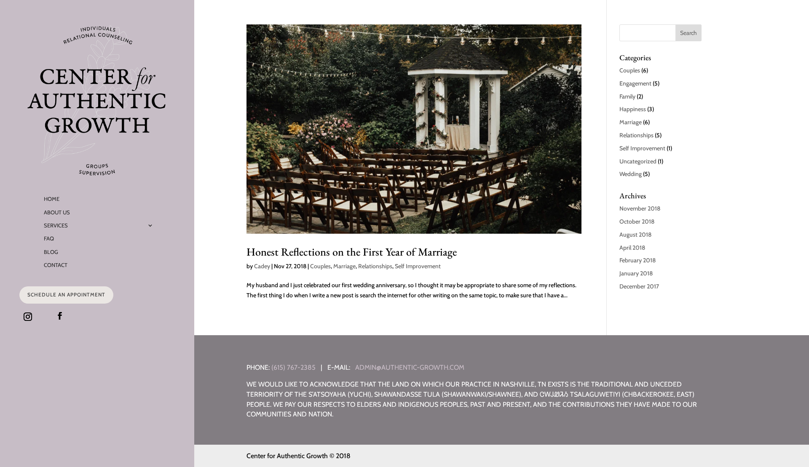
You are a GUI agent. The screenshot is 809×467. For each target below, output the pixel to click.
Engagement (635, 83)
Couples (320, 266)
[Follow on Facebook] (59, 315)
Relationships (375, 266)
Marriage (344, 266)
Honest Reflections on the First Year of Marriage (351, 252)
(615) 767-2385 (293, 367)
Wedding (630, 174)
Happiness (632, 109)
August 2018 (635, 234)
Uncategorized (637, 161)
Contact (55, 265)
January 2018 (636, 273)
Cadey (262, 266)
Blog (51, 251)
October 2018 (636, 221)
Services (56, 225)
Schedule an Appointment (66, 294)
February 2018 (637, 260)
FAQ (49, 238)
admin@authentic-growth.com (409, 367)
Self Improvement (418, 266)
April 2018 (632, 247)
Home (51, 198)
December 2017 (639, 286)
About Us (57, 212)
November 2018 (639, 208)
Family (627, 96)
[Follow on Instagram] (27, 316)
